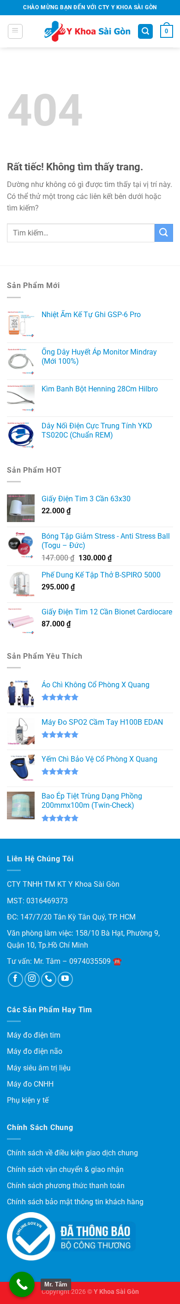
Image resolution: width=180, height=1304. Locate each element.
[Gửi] (164, 233)
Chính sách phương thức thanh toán (66, 1185)
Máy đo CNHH (30, 1084)
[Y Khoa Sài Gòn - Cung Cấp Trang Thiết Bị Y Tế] (87, 31)
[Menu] (15, 31)
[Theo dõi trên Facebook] (15, 979)
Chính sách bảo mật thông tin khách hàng (75, 1201)
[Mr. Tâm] (22, 1284)
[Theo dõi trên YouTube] (65, 979)
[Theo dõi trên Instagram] (32, 979)
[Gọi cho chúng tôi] (48, 979)
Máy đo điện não (34, 1051)
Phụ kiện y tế (27, 1100)
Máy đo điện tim (33, 1035)
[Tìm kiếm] (145, 31)
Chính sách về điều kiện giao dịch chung (72, 1152)
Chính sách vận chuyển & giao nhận (65, 1169)
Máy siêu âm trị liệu (39, 1068)
